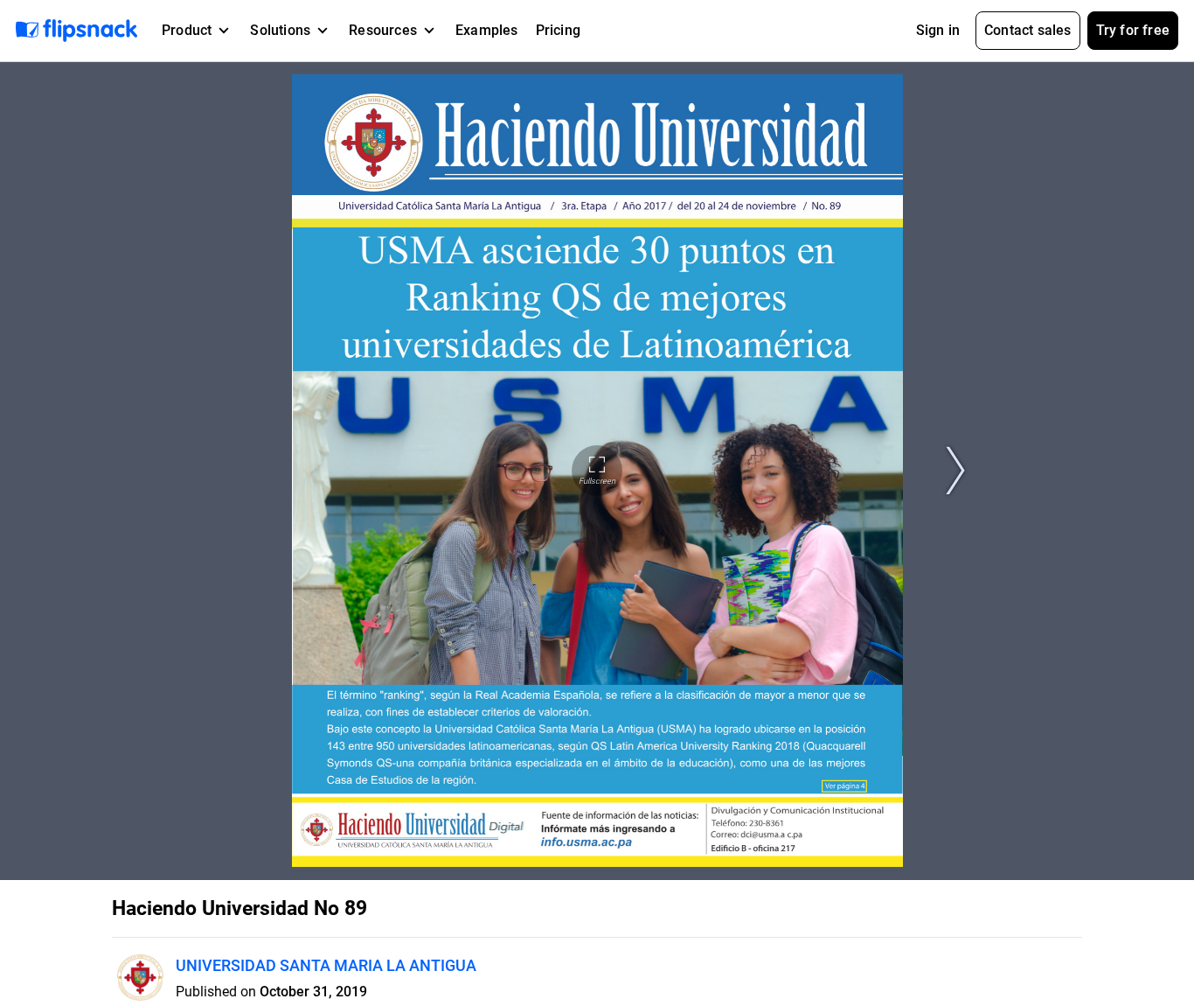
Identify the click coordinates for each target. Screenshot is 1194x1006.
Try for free (1133, 30)
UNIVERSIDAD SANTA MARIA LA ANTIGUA (326, 965)
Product (187, 30)
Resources (383, 30)
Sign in (938, 30)
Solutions (280, 30)
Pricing (558, 30)
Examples (486, 30)
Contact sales (1028, 30)
